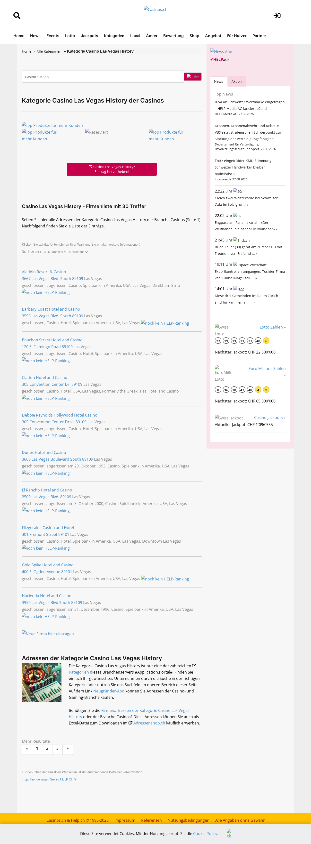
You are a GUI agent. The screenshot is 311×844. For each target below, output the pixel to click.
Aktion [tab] (237, 81)
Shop (194, 35)
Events (52, 35)
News (35, 35)
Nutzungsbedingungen (188, 820)
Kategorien (114, 35)
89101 (63, 534)
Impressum (124, 820)
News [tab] (218, 81)
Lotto (70, 35)
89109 (77, 278)
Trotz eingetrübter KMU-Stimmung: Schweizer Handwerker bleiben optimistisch (243, 167)
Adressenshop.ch (149, 723)
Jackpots (89, 35)
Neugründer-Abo (108, 691)
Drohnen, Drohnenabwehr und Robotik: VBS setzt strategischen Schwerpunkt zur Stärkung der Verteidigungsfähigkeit (248, 132)
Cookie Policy (205, 833)
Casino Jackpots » (270, 417)
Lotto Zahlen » (273, 327)
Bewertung (173, 35)
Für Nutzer (237, 35)
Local (135, 35)
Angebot (213, 35)
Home (18, 35)
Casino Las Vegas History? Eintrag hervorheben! (113, 169)
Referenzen (151, 820)
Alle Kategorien (49, 51)
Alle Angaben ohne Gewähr (240, 820)
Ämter (151, 35)
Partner (259, 35)
